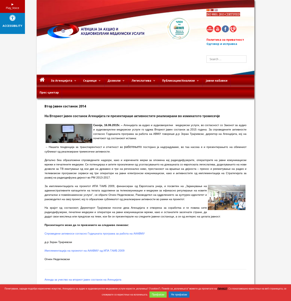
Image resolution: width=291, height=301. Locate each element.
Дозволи (114, 80)
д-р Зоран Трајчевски (58, 242)
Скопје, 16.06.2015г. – (108, 125)
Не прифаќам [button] (179, 294)
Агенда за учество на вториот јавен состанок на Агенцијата (83, 279)
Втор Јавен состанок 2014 (65, 106)
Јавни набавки (216, 80)
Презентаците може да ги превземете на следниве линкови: (87, 225)
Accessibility (12, 26)
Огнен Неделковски (57, 259)
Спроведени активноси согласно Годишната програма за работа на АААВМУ (95, 233)
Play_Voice (12, 8)
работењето (133, 147)
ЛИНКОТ (222, 288)
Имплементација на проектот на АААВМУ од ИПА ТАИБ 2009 (85, 250)
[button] (76, 81)
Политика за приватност (225, 39)
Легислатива (141, 80)
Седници (90, 80)
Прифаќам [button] (158, 294)
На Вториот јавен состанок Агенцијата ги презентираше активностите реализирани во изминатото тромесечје (132, 116)
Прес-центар (49, 92)
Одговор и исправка (221, 44)
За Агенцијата (61, 80)
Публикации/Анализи (178, 80)
